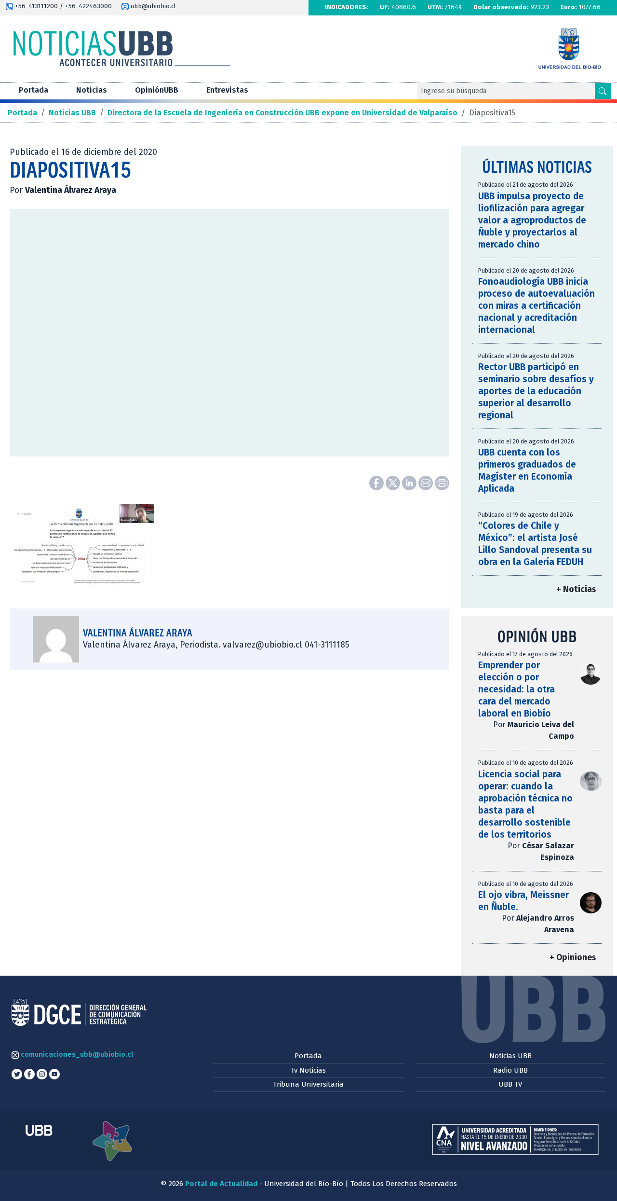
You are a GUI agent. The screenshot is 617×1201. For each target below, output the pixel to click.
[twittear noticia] (394, 482)
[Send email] (426, 482)
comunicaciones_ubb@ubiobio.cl (76, 1054)
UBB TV (510, 1084)
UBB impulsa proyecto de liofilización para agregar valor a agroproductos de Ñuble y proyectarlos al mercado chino (532, 220)
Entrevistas (227, 90)
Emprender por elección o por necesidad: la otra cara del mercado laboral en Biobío (516, 689)
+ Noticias (576, 589)
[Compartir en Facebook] (377, 482)
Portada (33, 90)
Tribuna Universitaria (308, 1084)
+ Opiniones (573, 958)
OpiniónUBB (156, 90)
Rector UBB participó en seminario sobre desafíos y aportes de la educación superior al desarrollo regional (536, 391)
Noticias (91, 90)
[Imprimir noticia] (442, 482)
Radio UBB (510, 1070)
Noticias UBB (510, 1055)
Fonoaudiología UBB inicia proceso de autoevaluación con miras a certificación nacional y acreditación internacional (536, 305)
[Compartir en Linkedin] (410, 482)
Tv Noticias (308, 1070)
